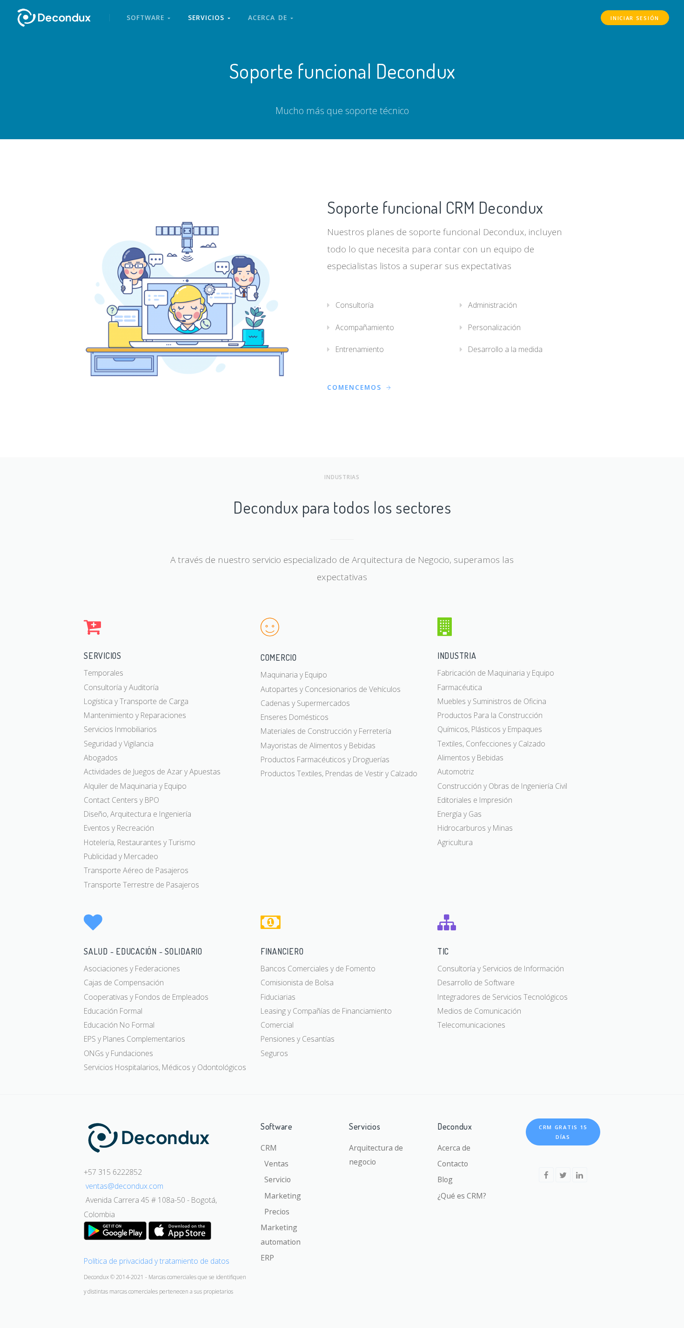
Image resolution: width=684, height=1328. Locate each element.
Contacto (452, 1164)
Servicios (208, 17)
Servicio (276, 1179)
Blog (445, 1179)
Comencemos (355, 387)
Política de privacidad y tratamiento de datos (156, 1261)
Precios (275, 1211)
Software (147, 17)
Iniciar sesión (634, 17)
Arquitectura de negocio (376, 1155)
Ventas (274, 1164)
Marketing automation (281, 1234)
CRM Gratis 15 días (563, 1132)
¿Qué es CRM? (461, 1196)
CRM (269, 1148)
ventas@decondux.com (124, 1186)
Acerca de (269, 17)
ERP (267, 1258)
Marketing (281, 1196)
